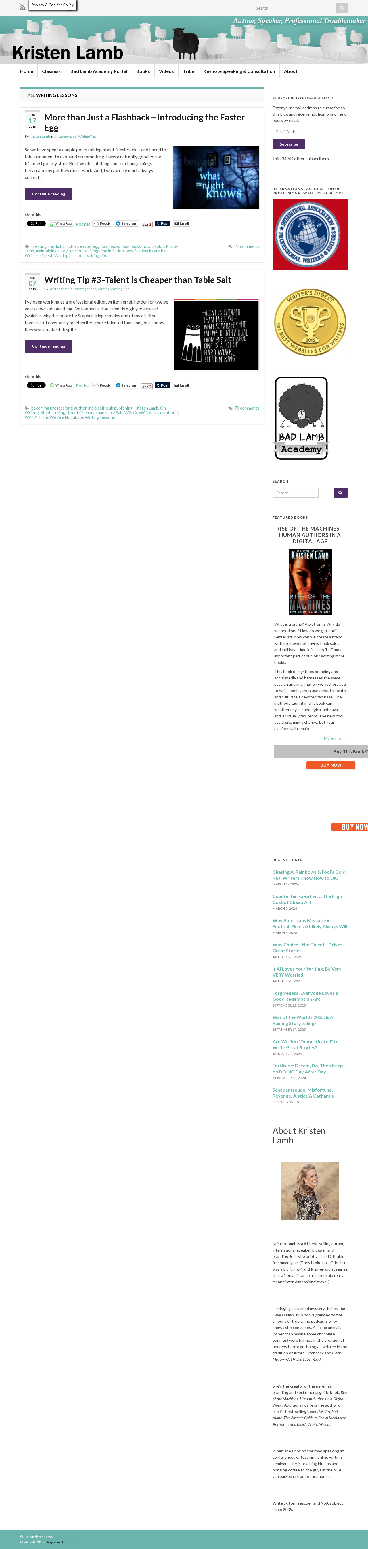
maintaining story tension (59, 250)
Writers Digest (39, 255)
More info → (335, 738)
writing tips (96, 255)
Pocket (83, 224)
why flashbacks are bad (147, 250)
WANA (130, 412)
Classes (50, 71)
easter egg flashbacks (100, 246)
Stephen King (53, 412)
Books (143, 71)
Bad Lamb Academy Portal (98, 71)
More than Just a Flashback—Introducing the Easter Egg (144, 122)
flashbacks (131, 246)
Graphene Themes (59, 1542)
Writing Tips (87, 136)
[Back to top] (355, 1536)
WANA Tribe (36, 417)
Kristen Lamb (39, 136)
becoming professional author (59, 408)
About (291, 71)
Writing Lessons (69, 255)
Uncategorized (65, 136)
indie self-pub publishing (110, 408)
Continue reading (48, 193)
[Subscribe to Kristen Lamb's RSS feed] (23, 6)
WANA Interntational (158, 412)
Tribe (188, 71)
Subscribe (289, 144)
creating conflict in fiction (54, 246)
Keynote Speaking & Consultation (239, 71)
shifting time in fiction (104, 250)
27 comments (247, 246)
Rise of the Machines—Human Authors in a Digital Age (310, 534)
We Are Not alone (66, 417)
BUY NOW (330, 765)
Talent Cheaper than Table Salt (95, 412)
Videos (166, 71)
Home (26, 71)
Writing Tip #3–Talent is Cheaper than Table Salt (137, 279)
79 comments (247, 408)
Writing (103, 289)
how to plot (153, 246)
